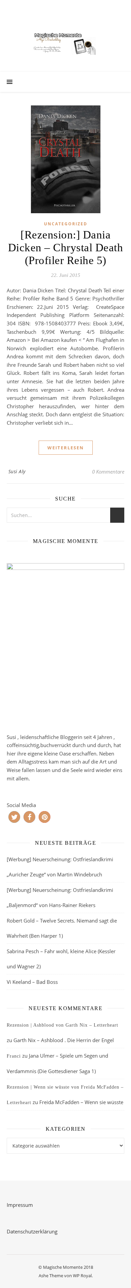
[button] (14, 817)
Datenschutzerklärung (32, 1231)
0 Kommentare (108, 471)
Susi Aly (17, 471)
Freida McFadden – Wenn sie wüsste (81, 1102)
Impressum (20, 1204)
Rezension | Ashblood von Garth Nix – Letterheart (62, 1025)
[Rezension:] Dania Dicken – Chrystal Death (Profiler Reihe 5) (65, 247)
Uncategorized (65, 224)
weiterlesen (65, 448)
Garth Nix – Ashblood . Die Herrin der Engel (63, 1040)
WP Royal (82, 1276)
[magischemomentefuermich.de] (65, 42)
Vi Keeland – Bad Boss (32, 981)
